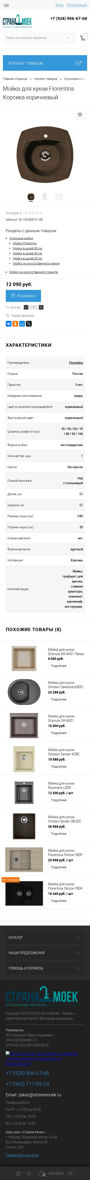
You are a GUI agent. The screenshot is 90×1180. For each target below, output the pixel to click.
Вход (59, 5)
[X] (29, 324)
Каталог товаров (26, 62)
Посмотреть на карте (22, 1155)
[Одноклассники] (15, 324)
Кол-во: (16, 307)
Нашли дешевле (22, 315)
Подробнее (58, 666)
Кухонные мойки (21, 238)
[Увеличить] (45, 155)
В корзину (26, 296)
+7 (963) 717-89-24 (27, 1083)
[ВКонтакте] (9, 324)
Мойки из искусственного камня (36, 263)
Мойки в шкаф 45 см (27, 253)
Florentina (76, 362)
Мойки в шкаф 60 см (27, 248)
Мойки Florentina (24, 243)
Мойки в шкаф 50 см (27, 258)
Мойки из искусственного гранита (33, 272)
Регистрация (77, 5)
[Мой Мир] (22, 324)
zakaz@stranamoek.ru (39, 1094)
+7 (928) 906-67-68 (27, 1073)
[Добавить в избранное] (80, 115)
